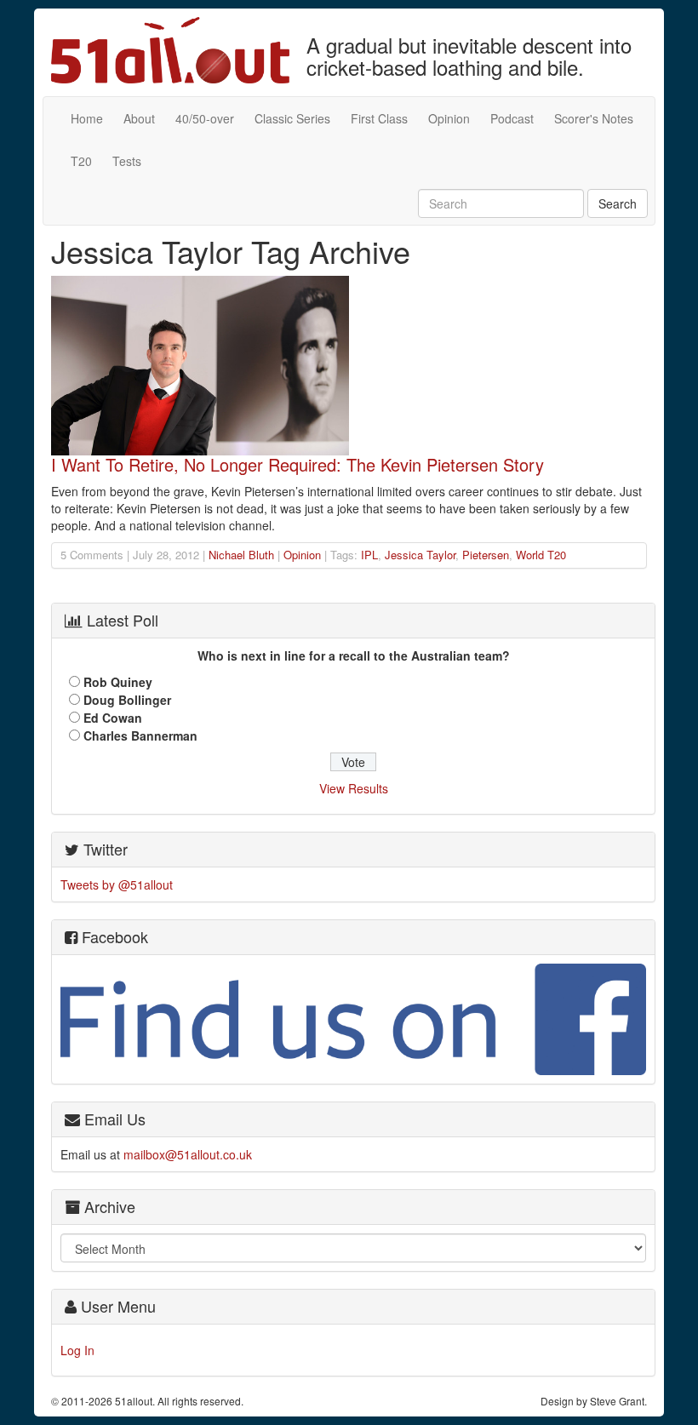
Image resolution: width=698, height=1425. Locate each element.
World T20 (541, 555)
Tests (126, 160)
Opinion (449, 118)
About (139, 118)
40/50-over (204, 118)
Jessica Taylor (420, 555)
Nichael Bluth (241, 555)
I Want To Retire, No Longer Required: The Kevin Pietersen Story (297, 464)
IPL (369, 555)
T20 (81, 160)
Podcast (512, 118)
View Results (353, 788)
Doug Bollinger (127, 699)
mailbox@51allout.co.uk (187, 1154)
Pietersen (485, 555)
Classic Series (292, 118)
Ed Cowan (112, 717)
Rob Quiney (117, 681)
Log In (77, 1350)
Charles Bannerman (140, 735)
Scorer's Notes (593, 118)
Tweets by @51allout (116, 884)
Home (87, 118)
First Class (379, 118)
